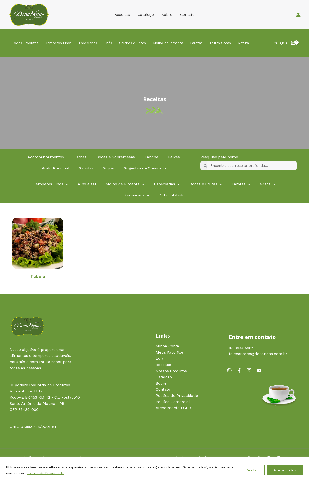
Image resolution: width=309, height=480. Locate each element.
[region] (154, 468)
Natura (243, 43)
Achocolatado (171, 195)
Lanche (151, 157)
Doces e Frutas (203, 184)
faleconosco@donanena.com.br (258, 354)
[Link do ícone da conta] (298, 15)
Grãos (265, 184)
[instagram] (251, 370)
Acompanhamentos (46, 157)
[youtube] (260, 370)
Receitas (122, 14)
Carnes (80, 157)
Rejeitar (252, 470)
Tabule (37, 276)
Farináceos (135, 195)
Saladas (86, 168)
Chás (108, 43)
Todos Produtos (25, 43)
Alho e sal (87, 184)
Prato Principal (55, 168)
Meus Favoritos (170, 352)
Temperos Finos (59, 43)
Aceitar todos (285, 470)
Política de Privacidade (45, 473)
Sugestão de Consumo (145, 168)
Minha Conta (167, 346)
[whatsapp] (231, 370)
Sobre (167, 14)
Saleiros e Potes (132, 43)
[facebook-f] (241, 370)
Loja (159, 358)
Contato (187, 14)
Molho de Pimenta (168, 43)
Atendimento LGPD (173, 408)
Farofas (196, 43)
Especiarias (88, 43)
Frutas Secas (220, 43)
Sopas (108, 168)
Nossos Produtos (171, 371)
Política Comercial (173, 401)
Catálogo (146, 14)
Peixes (174, 157)
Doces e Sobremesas (115, 157)
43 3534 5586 (241, 347)
